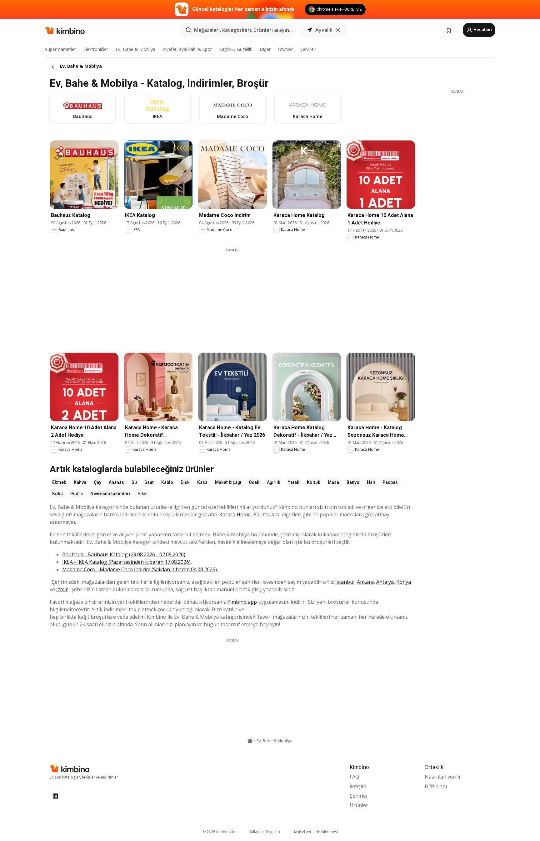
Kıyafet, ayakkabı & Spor (187, 49)
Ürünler (285, 49)
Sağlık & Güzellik (235, 49)
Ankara (365, 581)
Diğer (265, 49)
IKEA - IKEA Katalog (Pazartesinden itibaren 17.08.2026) (126, 561)
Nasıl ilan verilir (443, 776)
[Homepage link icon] (250, 740)
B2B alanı (436, 786)
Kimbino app (242, 601)
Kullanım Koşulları (264, 831)
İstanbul (344, 581)
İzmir (62, 589)
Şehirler (307, 49)
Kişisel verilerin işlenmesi (316, 831)
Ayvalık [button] (323, 30)
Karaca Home (235, 514)
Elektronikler (95, 49)
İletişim (358, 786)
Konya (403, 581)
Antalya (385, 581)
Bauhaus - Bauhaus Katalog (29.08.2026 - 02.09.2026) (123, 554)
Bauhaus (263, 514)
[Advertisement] (232, 296)
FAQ (354, 776)
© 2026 (218, 831)
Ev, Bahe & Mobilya (135, 49)
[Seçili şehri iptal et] (338, 30)
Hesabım (482, 29)
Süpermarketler (60, 49)
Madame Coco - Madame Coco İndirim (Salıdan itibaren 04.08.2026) (139, 569)
